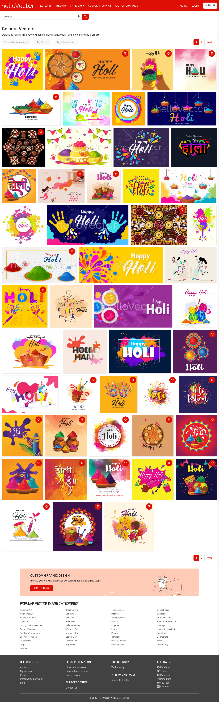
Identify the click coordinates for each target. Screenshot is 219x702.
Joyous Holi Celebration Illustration (103, 420)
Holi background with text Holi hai (83, 332)
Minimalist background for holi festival (187, 249)
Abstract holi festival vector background (128, 97)
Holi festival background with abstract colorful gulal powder (128, 288)
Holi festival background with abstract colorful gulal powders (177, 97)
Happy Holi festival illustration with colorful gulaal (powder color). (196, 463)
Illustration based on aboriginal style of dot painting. (23, 132)
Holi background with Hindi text (18, 174)
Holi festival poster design (103, 172)
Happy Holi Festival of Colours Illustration (26, 95)
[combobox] (16, 42)
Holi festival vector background (20, 288)
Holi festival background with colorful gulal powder (31, 249)
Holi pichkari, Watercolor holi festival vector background (198, 214)
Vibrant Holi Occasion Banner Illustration (149, 463)
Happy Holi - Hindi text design (189, 130)
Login (195, 5)
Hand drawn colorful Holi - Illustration (24, 505)
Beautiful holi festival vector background (71, 130)
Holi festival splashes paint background (195, 380)
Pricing (183, 5)
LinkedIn (164, 686)
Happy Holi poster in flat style (19, 418)
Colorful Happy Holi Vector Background (61, 463)
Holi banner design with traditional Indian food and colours (78, 52)
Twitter (164, 671)
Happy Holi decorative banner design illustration (75, 506)
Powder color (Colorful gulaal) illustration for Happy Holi (19, 463)
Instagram (165, 678)
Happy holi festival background (127, 332)
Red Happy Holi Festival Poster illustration (194, 420)
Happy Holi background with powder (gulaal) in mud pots (62, 420)
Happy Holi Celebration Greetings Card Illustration (108, 463)
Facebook (165, 667)
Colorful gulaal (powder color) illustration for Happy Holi (192, 290)
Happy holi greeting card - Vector (21, 332)
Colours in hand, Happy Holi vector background (152, 53)
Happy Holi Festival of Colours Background (193, 53)
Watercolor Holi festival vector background (158, 380)
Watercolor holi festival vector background (80, 97)
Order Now (41, 588)
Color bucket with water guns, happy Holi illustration (78, 380)
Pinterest (165, 675)
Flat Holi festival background (67, 288)
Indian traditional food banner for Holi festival (151, 420)
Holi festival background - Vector (138, 174)
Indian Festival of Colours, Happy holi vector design (21, 53)
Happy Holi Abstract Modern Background (26, 378)
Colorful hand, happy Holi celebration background (115, 380)
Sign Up (210, 5)
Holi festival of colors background (193, 332)
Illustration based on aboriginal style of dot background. (156, 210)
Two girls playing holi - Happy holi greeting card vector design (58, 174)
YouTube (164, 682)
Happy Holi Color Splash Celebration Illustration (126, 506)
